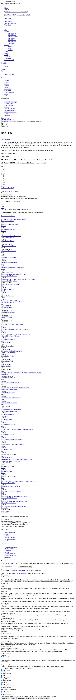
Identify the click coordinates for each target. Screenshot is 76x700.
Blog (5, 95)
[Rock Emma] (5, 419)
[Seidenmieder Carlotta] (8, 444)
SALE (6, 87)
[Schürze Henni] (6, 251)
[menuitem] (39, 8)
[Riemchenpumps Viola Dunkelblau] (12, 481)
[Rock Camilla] (6, 289)
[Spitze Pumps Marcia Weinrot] (10, 501)
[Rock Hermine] (6, 346)
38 (4, 175)
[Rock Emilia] (5, 471)
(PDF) (7, 188)
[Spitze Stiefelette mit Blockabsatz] (11, 334)
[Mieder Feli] (5, 356)
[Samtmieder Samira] (7, 236)
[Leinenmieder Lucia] (8, 324)
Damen (6, 80)
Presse (6, 94)
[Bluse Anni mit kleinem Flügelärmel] (12, 279)
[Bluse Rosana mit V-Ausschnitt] (11, 459)
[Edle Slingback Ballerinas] (9, 429)
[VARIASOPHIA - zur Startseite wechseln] (17, 15)
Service (6, 552)
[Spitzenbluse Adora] (7, 274)
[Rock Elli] (4, 366)
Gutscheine (7, 90)
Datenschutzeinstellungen (8, 698)
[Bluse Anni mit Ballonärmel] (10, 388)
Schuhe (6, 85)
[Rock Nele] (5, 317)
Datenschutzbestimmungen (18, 570)
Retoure (6, 534)
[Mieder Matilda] (6, 454)
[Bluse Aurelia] (6, 351)
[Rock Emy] (5, 307)
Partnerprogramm (9, 532)
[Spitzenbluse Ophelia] (8, 496)
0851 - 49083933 (6, 519)
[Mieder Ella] (5, 434)
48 (4, 184)
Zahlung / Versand (9, 108)
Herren (6, 82)
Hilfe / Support (8, 105)
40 (4, 177)
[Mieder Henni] (6, 378)
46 (4, 182)
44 (4, 180)
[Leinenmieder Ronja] (8, 491)
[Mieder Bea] (5, 302)
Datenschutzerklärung (10, 112)
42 (4, 179)
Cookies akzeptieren (43, 698)
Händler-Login (8, 103)
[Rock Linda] (5, 361)
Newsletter (7, 550)
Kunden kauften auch (20, 219)
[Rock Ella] (5, 449)
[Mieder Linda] (6, 339)
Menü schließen (9, 74)
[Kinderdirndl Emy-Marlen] (9, 506)
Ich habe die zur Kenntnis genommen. (22, 570)
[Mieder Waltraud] (7, 229)
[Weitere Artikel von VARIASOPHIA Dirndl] (8, 120)
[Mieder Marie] (6, 393)
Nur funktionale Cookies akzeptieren (27, 698)
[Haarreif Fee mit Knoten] (9, 267)
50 (4, 186)
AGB (6, 113)
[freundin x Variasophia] (8, 329)
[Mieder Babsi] (6, 424)
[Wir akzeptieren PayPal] (5, 118)
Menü (6, 8)
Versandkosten (23, 573)
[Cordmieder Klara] (7, 486)
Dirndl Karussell (9, 92)
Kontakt (6, 107)
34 (4, 171)
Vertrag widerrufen (9, 110)
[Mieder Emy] (5, 241)
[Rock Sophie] (6, 296)
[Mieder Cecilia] (6, 257)
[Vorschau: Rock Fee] (7, 121)
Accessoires (7, 89)
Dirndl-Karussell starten (8, 216)
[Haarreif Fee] (5, 262)
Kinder (6, 84)
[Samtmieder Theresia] (8, 439)
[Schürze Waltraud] (7, 224)
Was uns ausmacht (9, 554)
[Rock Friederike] (6, 414)
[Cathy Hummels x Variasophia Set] (12, 373)
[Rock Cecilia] (6, 466)
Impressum (7, 115)
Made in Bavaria (9, 549)
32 (4, 169)
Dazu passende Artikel (7, 219)
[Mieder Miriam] (6, 246)
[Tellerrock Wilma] (7, 383)
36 (4, 173)
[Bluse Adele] (5, 409)
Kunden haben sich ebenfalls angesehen (12, 301)
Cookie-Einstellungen (10, 102)
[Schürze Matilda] (6, 403)
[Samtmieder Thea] (7, 284)
